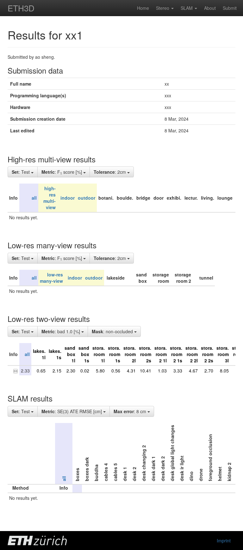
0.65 (41, 370)
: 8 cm (130, 411)
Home (143, 8)
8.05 (224, 370)
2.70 (208, 370)
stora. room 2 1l (160, 354)
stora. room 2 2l (191, 354)
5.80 (100, 370)
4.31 (131, 370)
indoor (67, 198)
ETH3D (21, 8)
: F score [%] (62, 172)
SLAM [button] (187, 8)
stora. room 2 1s (176, 354)
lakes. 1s (55, 354)
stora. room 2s (145, 354)
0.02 (84, 370)
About (210, 8)
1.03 (162, 370)
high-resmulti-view (49, 197)
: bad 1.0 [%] (61, 331)
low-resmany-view (51, 277)
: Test (21, 172)
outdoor (86, 198)
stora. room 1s (114, 354)
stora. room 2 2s (207, 354)
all (34, 198)
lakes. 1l (39, 354)
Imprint (224, 540)
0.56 (115, 370)
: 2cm (110, 172)
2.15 (57, 370)
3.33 (177, 370)
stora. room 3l (222, 354)
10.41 (145, 370)
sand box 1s (83, 354)
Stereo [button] (163, 8)
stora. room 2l (129, 354)
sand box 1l (70, 354)
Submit (230, 8)
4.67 (193, 370)
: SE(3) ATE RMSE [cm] (72, 411)
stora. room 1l (98, 354)
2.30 (70, 370)
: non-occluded (113, 331)
